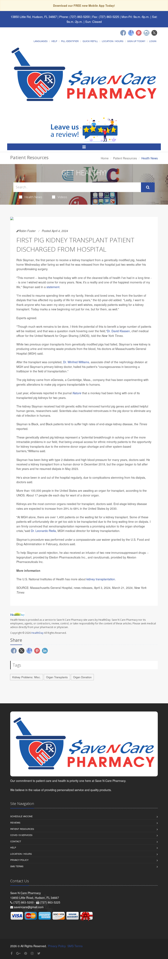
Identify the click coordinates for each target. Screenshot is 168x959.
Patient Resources (125, 158)
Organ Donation (82, 677)
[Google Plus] (18, 953)
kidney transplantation (100, 579)
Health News (33, 197)
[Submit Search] (148, 187)
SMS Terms (16, 866)
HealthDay (37, 633)
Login (152, 41)
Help (54, 41)
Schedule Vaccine (21, 816)
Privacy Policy (19, 859)
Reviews (15, 822)
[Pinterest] (139, 33)
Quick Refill (90, 41)
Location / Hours (112, 41)
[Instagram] (146, 33)
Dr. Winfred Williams (76, 362)
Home (105, 158)
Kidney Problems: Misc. (26, 677)
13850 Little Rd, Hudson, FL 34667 (34, 16)
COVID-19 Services (21, 835)
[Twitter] (154, 33)
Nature (77, 393)
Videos (62, 197)
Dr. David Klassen (118, 331)
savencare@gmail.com (29, 907)
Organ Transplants (57, 677)
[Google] (131, 33)
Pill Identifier (70, 41)
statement (53, 287)
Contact (15, 841)
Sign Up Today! (136, 41)
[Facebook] (123, 33)
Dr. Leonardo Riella (43, 531)
